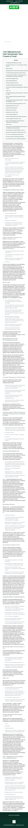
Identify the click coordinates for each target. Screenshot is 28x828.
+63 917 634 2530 (19, 1)
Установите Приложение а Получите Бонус (16, 72)
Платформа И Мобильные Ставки (13, 62)
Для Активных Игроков (11, 80)
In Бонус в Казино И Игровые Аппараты (15, 136)
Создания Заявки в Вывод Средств (14, 85)
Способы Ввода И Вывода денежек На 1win (16, 103)
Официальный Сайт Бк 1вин (12, 105)
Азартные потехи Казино (11, 107)
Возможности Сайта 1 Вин (12, 112)
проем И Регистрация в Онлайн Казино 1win (16, 132)
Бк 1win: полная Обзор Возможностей (14, 134)
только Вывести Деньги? (12, 114)
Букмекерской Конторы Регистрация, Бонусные (17, 70)
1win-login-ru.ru (11, 248)
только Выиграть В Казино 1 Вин (13, 118)
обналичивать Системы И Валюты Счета (15, 130)
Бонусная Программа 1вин (12, 78)
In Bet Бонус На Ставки (11, 110)
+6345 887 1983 (9, 1)
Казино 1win (8, 124)
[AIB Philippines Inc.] (14, 7)
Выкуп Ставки (9, 68)
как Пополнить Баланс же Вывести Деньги (16, 138)
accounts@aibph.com (15, 2)
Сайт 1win (8, 90)
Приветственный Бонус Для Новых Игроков (16, 116)
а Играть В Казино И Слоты (12, 82)
